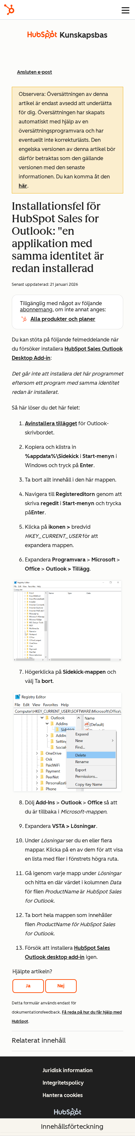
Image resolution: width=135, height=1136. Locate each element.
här (23, 186)
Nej (61, 986)
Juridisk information (68, 1070)
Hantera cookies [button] (63, 1095)
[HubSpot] (9, 10)
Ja (28, 986)
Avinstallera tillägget (51, 423)
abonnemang (36, 309)
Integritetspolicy (63, 1083)
